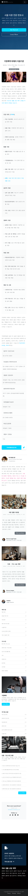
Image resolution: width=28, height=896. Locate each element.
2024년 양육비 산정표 (6, 631)
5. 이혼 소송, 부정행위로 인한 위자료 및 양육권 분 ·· (11, 781)
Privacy (9, 893)
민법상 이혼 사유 (5, 616)
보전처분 (3, 663)
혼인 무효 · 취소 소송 (6, 643)
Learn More (14, 34)
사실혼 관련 (4, 733)
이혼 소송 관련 (4, 714)
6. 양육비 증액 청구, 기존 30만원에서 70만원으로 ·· (12, 785)
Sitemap (14, 893)
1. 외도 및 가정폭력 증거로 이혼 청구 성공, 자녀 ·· (11, 765)
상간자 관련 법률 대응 (6, 651)
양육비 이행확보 (5, 670)
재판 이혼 (3, 612)
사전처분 (3, 666)
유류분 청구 (4, 659)
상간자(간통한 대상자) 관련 (7, 729)
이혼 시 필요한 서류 (5, 635)
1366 (12, 114)
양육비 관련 (4, 726)
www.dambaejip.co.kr (14, 69)
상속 (2, 655)
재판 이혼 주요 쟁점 (5, 623)
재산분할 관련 (4, 722)
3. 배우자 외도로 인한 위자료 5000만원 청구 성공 (11, 773)
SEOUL (8, 2)
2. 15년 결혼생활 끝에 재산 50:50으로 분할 (10, 769)
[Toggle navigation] (24, 2)
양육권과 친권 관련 (5, 718)
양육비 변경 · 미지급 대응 (6, 647)
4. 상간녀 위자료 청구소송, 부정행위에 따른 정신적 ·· (12, 777)
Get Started (14, 30)
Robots (19, 893)
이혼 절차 (3, 619)
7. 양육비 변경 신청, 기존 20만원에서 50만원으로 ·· (12, 788)
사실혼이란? (4, 627)
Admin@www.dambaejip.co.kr (14, 809)
